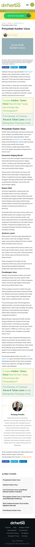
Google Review (27, 457)
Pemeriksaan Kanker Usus (12, 510)
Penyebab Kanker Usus (16, 28)
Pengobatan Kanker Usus (11, 480)
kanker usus (28, 72)
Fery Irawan (13, 35)
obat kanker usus (17, 139)
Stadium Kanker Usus (10, 485)
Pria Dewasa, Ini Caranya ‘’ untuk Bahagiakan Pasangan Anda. (17, 119)
